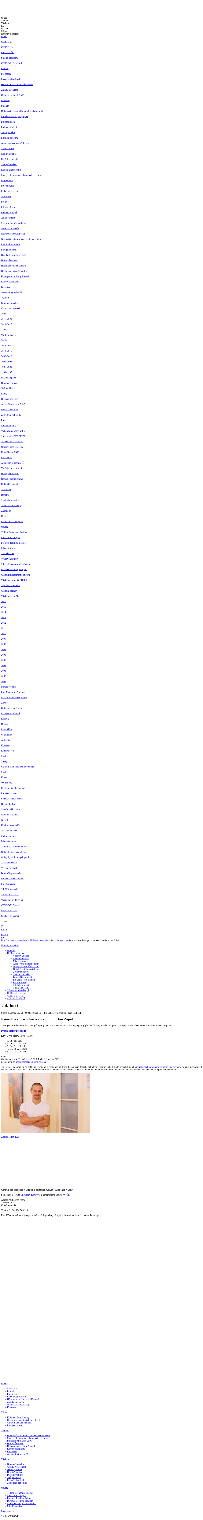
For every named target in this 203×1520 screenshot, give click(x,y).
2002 (3, 676)
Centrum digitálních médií (13, 788)
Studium (5, 106)
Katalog (5, 718)
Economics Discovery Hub (14, 697)
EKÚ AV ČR (7, 52)
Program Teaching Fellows (13, 543)
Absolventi (6, 196)
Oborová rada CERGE (12, 447)
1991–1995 (6, 372)
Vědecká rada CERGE (12, 441)
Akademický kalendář (11, 292)
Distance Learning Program (14, 569)
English (4, 935)
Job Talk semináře (9, 889)
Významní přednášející (12, 900)
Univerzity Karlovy (30, 1195)
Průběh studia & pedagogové (14, 116)
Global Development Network (15, 575)
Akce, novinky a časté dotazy (15, 143)
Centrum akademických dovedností (17, 766)
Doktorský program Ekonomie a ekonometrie (22, 111)
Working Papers (8, 335)
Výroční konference (10, 585)
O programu (7, 180)
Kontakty (5, 100)
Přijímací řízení (8, 122)
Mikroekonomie (8, 841)
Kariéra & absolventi (11, 169)
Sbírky (4, 761)
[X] (4, 1155)
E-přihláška (6, 729)
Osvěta (4, 527)
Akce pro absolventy (11, 505)
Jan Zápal (5, 1067)
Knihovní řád (7, 750)
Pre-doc (4, 201)
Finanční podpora (9, 137)
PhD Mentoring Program (13, 692)
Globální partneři (9, 591)
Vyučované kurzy (9, 559)
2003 (3, 670)
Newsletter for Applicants (13, 233)
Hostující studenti (9, 260)
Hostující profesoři (10, 473)
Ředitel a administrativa (12, 479)
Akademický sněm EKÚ (12, 463)
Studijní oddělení (9, 164)
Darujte (4, 516)
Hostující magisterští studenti (14, 271)
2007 (3, 649)
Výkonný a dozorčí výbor (13, 431)
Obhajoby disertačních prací (14, 852)
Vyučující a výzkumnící (12, 468)
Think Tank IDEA (10, 894)
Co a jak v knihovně (10, 713)
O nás (4, 36)
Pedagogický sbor (9, 191)
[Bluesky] (4, 1175)
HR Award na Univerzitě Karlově (17, 84)
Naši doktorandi (8, 153)
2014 (3, 612)
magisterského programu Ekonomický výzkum (158, 1067)
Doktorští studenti (9, 484)
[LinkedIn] (3, 1143)
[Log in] (1, 932)
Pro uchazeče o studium (12, 878)
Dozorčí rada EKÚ (10, 452)
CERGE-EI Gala (9, 910)
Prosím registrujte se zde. (13, 1031)
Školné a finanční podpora (13, 223)
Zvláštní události (9, 862)
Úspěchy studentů (9, 159)
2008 (3, 644)
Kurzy (4, 777)
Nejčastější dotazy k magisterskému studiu (21, 239)
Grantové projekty (9, 303)
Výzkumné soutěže (10, 596)
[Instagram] (3, 1168)
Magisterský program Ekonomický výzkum (21, 175)
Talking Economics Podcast (14, 532)
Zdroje (4, 702)
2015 (3, 607)
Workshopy (6, 782)
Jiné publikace (8, 388)
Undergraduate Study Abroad (15, 276)
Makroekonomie (9, 836)
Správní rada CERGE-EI (13, 436)
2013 (3, 617)
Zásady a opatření (9, 90)
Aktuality (5, 740)
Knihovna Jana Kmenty (12, 708)
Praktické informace (10, 244)
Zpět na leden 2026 (10, 1137)
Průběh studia (7, 185)
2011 (3, 628)
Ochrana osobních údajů (12, 95)
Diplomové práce (9, 383)
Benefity (5, 495)
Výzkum (5, 297)
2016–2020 (6, 319)
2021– (4, 313)
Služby (4, 756)
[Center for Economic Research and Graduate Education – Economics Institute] (12, 10)
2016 (3, 601)
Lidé (3, 420)
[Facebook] (2, 1148)
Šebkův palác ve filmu (11, 809)
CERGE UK (7, 47)
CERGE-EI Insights (10, 537)
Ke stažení (6, 287)
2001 (3, 681)
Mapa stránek (7, 1511)
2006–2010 (6, 356)
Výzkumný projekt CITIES (14, 580)
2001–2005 (6, 361)
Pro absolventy (8, 884)
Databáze (5, 724)
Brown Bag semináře (11, 873)
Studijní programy (9, 58)
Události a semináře (10, 825)
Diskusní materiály (10, 399)
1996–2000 (6, 367)
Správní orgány (8, 425)
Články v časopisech (11, 308)
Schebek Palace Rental (12, 798)
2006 (3, 654)
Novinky (5, 820)
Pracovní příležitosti (10, 79)
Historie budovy (8, 804)
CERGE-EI (6, 42)
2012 (3, 623)
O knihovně (6, 734)
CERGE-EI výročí (10, 916)
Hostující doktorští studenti (13, 265)
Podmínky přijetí (9, 127)
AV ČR (66, 1195)
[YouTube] (2, 1159)
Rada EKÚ (6, 457)
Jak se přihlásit (8, 132)
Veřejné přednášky (10, 868)
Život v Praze (7, 148)
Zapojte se (6, 511)
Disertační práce (8, 377)
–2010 (4, 329)
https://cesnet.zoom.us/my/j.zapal (31, 1062)
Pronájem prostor (9, 793)
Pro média (6, 74)
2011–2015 (6, 324)
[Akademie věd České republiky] (17, 1378)
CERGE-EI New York (11, 63)
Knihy (4, 393)
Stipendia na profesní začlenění (15, 564)
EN (2, 937)
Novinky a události (10, 814)
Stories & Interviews (10, 500)
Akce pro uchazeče (10, 228)
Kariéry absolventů (10, 281)
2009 (3, 638)
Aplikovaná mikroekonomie (14, 846)
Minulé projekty (8, 686)
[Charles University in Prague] (101, 1369)
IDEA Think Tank (9, 409)
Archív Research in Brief (13, 404)
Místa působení (8, 548)
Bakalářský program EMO (13, 255)
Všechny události (9, 830)
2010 (3, 633)
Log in (4, 929)
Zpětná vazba (7, 553)
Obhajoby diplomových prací (15, 857)
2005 (3, 660)
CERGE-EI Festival (10, 905)
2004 (3, 665)
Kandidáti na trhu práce (12, 521)
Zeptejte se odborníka (11, 415)
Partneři (4, 68)
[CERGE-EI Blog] (3, 1164)
